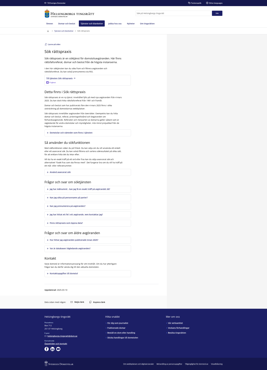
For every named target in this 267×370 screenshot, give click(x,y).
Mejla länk (79, 302)
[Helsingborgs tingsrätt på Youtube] (58, 349)
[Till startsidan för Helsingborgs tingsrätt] (69, 13)
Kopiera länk (99, 302)
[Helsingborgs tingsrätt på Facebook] (46, 349)
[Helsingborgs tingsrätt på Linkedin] (52, 349)
